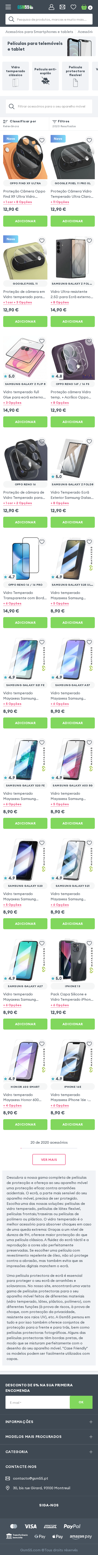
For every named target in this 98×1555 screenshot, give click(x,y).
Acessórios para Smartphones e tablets (39, 31)
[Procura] (11, 19)
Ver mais (49, 1160)
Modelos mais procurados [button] (33, 1436)
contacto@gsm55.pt (30, 1478)
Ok (81, 1402)
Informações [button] (19, 1421)
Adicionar (25, 221)
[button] (25, 202)
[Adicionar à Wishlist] (42, 140)
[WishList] (73, 7)
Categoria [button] (16, 1451)
